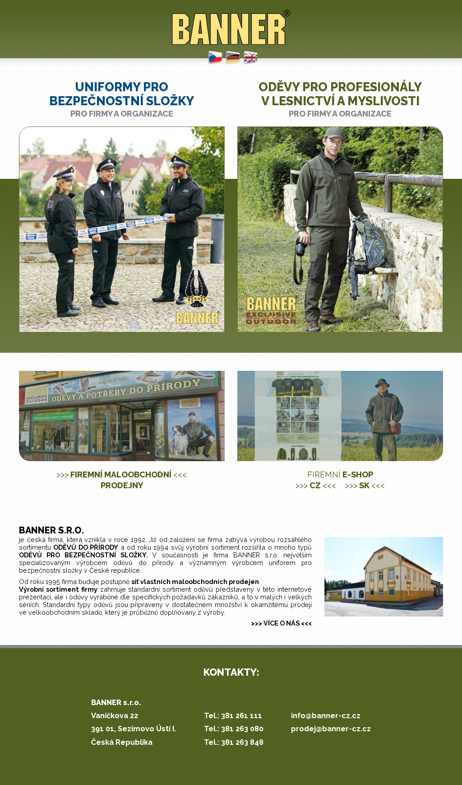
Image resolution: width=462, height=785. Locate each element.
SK (365, 485)
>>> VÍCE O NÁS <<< (281, 623)
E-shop (340, 474)
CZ (316, 485)
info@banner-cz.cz (325, 715)
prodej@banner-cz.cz (331, 728)
